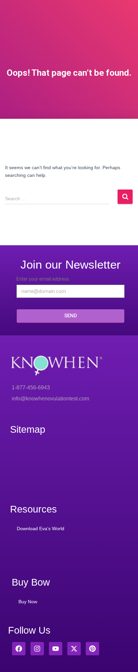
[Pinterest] (92, 648)
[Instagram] (37, 648)
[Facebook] (18, 648)
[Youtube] (55, 648)
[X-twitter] (74, 648)
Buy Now (27, 601)
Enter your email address (42, 279)
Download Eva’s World (40, 528)
